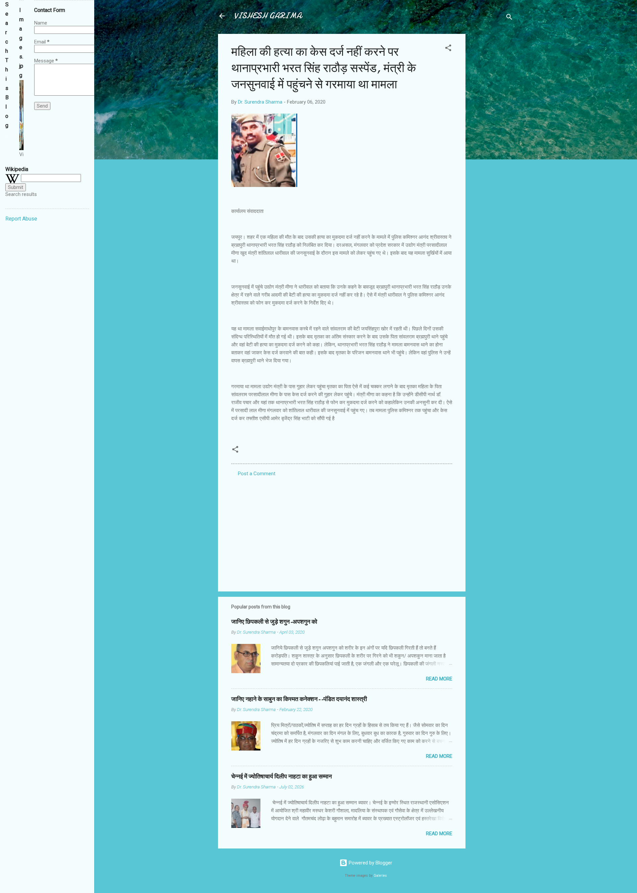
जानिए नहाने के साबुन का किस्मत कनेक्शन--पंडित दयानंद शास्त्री (299, 699)
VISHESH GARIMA (268, 15)
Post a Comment (256, 474)
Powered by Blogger (369, 863)
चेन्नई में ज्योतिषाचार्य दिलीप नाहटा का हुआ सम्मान (281, 776)
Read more (439, 679)
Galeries (380, 875)
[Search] (509, 18)
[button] (448, 49)
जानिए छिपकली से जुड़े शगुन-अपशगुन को (274, 622)
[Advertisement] (492, 133)
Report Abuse (21, 219)
